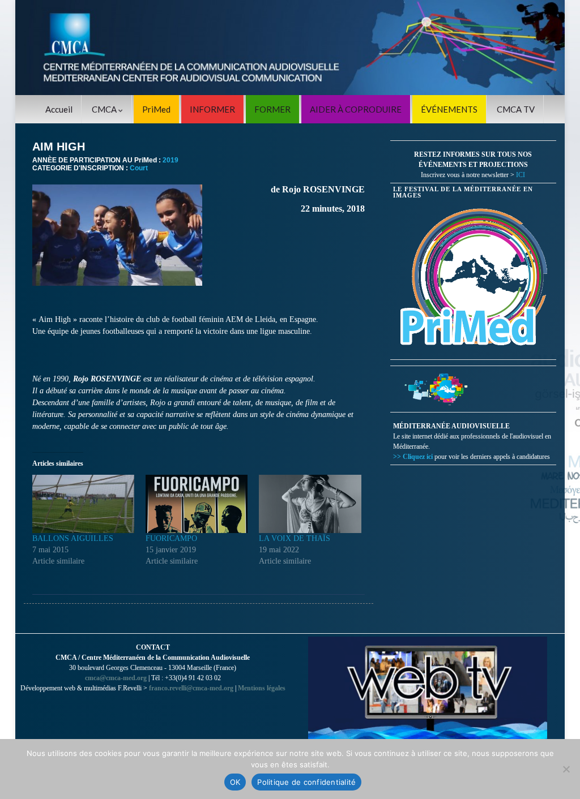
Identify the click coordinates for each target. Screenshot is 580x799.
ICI (520, 175)
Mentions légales (261, 688)
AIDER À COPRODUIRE (356, 109)
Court (139, 168)
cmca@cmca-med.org (116, 678)
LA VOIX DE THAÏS (294, 538)
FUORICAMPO (171, 538)
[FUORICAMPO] (197, 504)
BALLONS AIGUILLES (72, 538)
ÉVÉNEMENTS (449, 109)
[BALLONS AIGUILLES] (83, 504)
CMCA (105, 109)
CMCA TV (516, 109)
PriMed (156, 109)
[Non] (566, 769)
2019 (170, 160)
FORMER (272, 109)
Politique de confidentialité (306, 782)
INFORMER (212, 109)
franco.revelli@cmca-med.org (191, 688)
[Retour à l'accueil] (290, 47)
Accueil (58, 109)
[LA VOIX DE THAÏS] (310, 504)
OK (235, 782)
